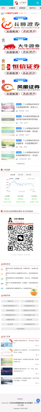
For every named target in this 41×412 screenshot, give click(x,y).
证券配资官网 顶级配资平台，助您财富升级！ (19, 288)
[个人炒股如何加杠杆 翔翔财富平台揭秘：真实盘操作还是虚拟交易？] (8, 131)
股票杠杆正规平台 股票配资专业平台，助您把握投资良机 (22, 274)
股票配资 (22, 8)
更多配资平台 (34, 13)
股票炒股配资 (10, 310)
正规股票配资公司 (10, 315)
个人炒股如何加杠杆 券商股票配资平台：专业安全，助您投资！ (27, 155)
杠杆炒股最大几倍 (29, 315)
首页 (3, 8)
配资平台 (33, 8)
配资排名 (29, 319)
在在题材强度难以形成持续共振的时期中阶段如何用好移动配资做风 (28, 119)
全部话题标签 (20, 329)
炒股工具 (10, 301)
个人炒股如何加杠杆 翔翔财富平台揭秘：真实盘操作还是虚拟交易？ (28, 131)
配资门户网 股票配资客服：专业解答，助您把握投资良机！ (22, 284)
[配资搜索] (38, 3)
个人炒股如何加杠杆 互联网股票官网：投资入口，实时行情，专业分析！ (28, 107)
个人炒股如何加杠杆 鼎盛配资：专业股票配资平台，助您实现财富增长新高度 (28, 143)
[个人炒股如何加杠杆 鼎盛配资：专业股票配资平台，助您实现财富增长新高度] (8, 143)
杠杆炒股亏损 (29, 301)
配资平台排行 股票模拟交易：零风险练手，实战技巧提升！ (22, 269)
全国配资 (12, 8)
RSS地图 (36, 403)
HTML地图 (20, 405)
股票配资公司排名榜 (29, 310)
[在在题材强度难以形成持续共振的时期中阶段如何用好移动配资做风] (8, 119)
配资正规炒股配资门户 (10, 306)
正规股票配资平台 (29, 306)
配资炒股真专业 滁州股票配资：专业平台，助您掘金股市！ (22, 279)
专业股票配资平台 (29, 324)
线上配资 (10, 324)
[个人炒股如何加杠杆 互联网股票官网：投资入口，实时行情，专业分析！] (8, 107)
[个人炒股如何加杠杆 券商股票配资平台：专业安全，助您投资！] (8, 155)
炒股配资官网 (10, 319)
